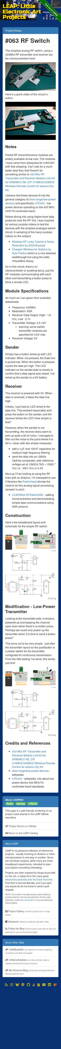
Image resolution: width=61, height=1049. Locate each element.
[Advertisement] (30, 1017)
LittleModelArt (29, 900)
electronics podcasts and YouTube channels (28, 879)
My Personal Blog (30, 971)
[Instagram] (11, 984)
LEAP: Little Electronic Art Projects (22, 6)
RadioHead (29, 481)
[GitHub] (28, 984)
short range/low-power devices (30, 201)
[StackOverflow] (34, 984)
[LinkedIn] (49, 984)
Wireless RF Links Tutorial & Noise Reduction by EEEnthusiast (33, 243)
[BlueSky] (17, 984)
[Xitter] (55, 984)
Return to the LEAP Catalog (23, 833)
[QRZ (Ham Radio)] (38, 984)
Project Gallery (27, 912)
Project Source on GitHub (22, 826)
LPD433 (40, 203)
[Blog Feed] (6, 984)
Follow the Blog (30, 930)
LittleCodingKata (27, 961)
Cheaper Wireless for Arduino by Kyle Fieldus (31, 251)
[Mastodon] (23, 984)
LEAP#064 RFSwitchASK (27, 495)
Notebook (28, 921)
